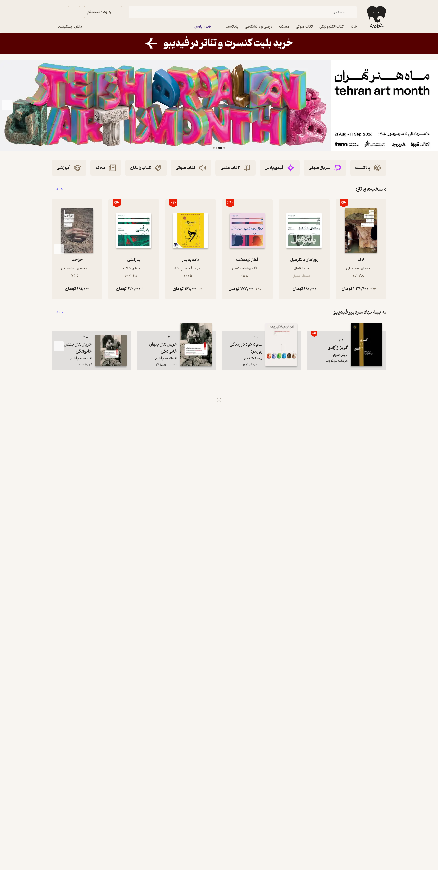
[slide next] (7, 105)
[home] (375, 17)
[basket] (74, 12)
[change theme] (58, 12)
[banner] (219, 43)
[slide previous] (431, 105)
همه (59, 189)
